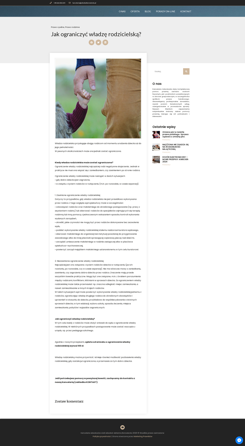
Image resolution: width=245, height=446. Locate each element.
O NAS (122, 11)
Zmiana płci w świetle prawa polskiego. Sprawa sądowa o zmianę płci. (175, 134)
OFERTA (135, 11)
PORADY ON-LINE (165, 11)
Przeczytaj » (166, 140)
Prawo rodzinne (72, 27)
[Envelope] (122, 427)
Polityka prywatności (102, 436)
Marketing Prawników (143, 436)
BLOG (148, 11)
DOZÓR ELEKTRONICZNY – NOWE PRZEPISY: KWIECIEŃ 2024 (175, 159)
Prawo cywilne (57, 27)
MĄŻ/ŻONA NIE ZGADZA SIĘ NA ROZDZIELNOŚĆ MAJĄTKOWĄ (175, 146)
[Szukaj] (186, 71)
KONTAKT (185, 11)
